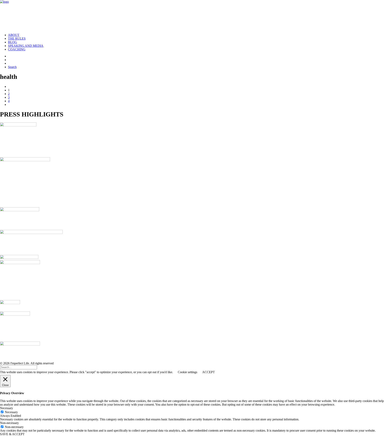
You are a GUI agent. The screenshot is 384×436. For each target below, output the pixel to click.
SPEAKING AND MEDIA (25, 45)
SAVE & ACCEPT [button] (12, 434)
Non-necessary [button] (9, 423)
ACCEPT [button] (208, 372)
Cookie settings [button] (187, 372)
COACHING (16, 49)
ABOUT (13, 35)
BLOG (12, 42)
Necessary (11, 412)
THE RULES (17, 38)
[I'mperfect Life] (192, 15)
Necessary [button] (6, 408)
